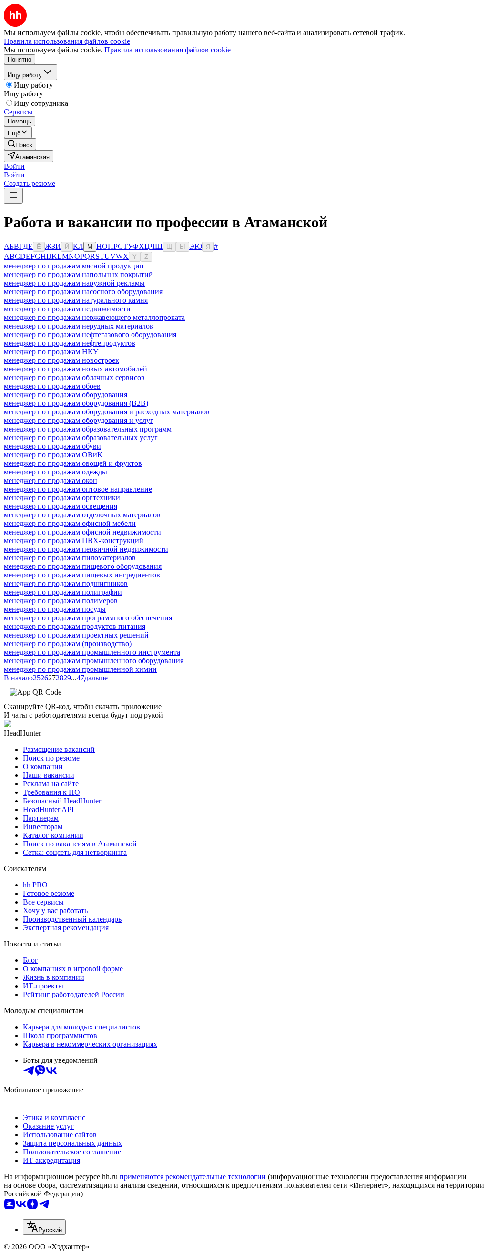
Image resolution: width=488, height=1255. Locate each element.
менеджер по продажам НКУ (51, 352)
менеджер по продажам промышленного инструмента (92, 652)
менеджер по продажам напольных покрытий (78, 274)
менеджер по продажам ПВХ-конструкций (73, 540)
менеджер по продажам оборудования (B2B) (76, 403)
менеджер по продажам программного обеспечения (88, 618)
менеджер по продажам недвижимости (67, 309)
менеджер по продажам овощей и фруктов (73, 463)
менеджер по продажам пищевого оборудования (83, 566)
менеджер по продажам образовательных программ (88, 429)
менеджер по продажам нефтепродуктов (69, 343)
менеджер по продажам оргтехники (62, 498)
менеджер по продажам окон (50, 480)
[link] (20, 144)
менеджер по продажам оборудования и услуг (78, 420)
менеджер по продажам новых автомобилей (75, 369)
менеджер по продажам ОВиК (53, 455)
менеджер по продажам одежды (55, 472)
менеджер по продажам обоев (52, 386)
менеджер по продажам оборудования (65, 395)
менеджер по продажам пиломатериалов (70, 558)
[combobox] (44, 1227)
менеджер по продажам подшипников (66, 583)
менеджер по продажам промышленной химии (80, 669)
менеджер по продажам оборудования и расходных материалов (107, 412)
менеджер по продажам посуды (55, 609)
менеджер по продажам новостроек (61, 360)
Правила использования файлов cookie (167, 50)
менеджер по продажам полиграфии (63, 592)
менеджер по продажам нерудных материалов (78, 326)
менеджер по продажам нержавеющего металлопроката (94, 317)
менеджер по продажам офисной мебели (70, 523)
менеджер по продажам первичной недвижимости (86, 549)
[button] (14, 166)
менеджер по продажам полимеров (61, 601)
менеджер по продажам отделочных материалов (82, 515)
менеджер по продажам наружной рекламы (74, 283)
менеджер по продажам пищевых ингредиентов (82, 575)
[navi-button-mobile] (13, 196)
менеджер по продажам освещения (60, 506)
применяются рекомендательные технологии (193, 1177)
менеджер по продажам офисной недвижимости (82, 532)
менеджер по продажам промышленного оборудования (93, 661)
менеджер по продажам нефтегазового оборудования (90, 334)
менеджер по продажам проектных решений (76, 635)
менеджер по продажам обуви (52, 446)
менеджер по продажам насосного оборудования (83, 292)
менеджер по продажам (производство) (68, 643)
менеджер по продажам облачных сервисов (74, 377)
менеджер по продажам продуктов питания (74, 626)
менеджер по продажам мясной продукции (74, 266)
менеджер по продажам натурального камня (76, 300)
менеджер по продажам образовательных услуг (81, 437)
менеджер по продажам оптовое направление (78, 489)
